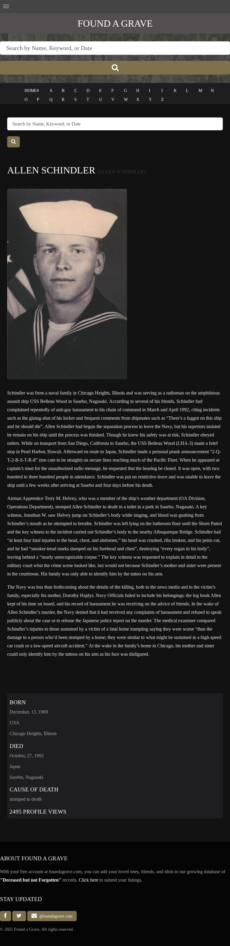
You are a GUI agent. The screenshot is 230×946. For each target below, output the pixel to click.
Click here (88, 879)
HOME (31, 90)
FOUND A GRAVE (115, 23)
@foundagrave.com (54, 916)
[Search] (115, 68)
